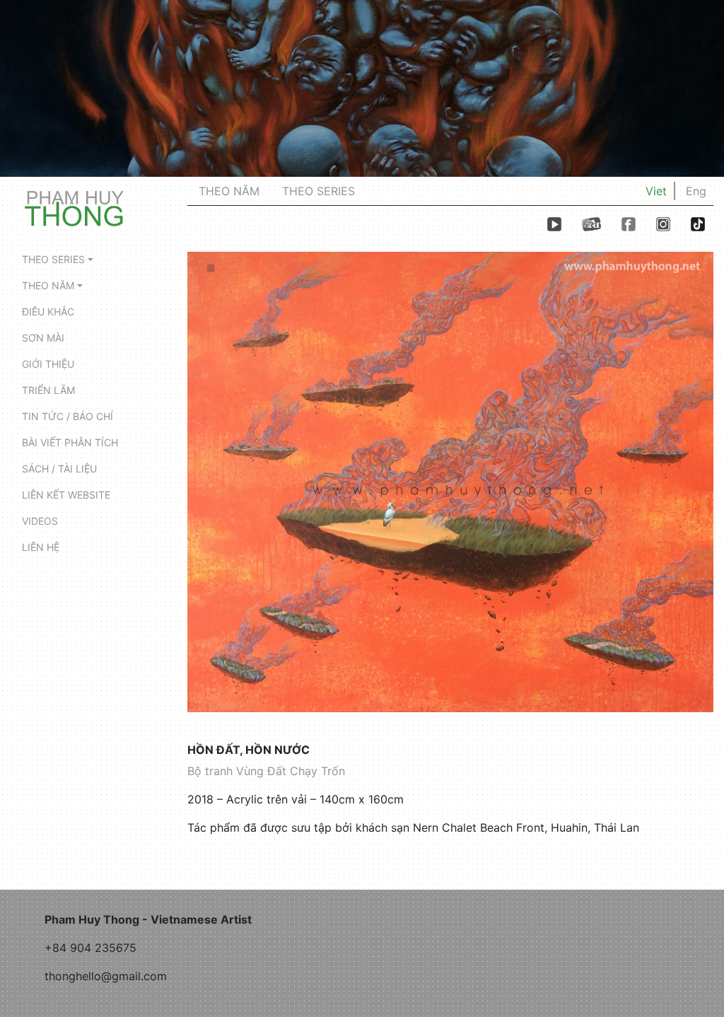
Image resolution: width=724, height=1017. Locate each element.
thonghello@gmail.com (106, 976)
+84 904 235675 (90, 948)
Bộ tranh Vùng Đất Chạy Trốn (266, 771)
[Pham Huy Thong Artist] (74, 207)
